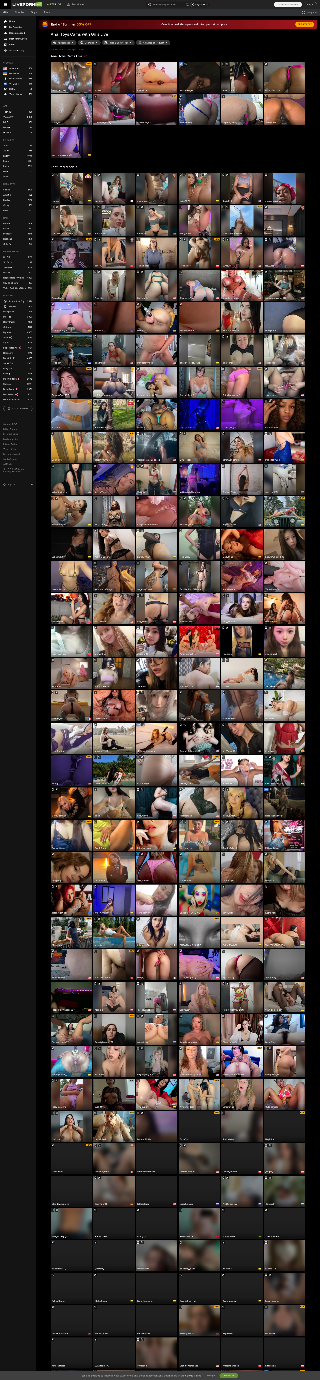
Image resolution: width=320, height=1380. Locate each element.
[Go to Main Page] (27, 4)
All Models (8, 464)
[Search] (187, 4)
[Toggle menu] (5, 4)
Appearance (64, 43)
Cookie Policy (193, 1375)
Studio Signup (10, 459)
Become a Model (11, 454)
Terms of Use (9, 449)
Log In (310, 4)
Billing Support (10, 429)
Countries (89, 43)
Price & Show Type (118, 43)
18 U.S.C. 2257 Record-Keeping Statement (14, 470)
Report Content (10, 434)
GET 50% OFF (305, 24)
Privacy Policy (10, 444)
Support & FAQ (10, 424)
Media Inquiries (10, 439)
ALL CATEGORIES (20, 408)
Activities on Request (153, 43)
